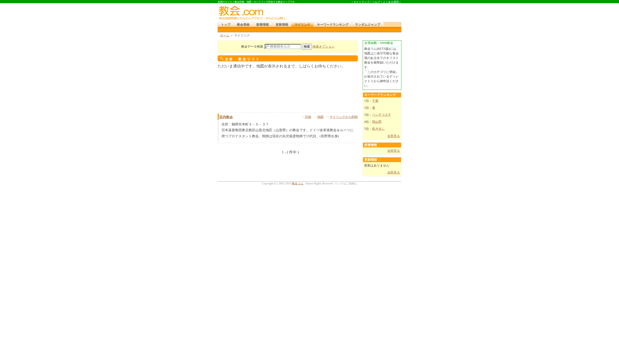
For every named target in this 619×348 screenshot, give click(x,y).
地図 (320, 117)
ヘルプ (376, 1)
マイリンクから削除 (344, 117)
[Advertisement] (344, 12)
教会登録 (243, 24)
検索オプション (324, 46)
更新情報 (282, 24)
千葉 (375, 100)
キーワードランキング (332, 24)
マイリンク (302, 24)
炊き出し (378, 128)
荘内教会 (226, 117)
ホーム (224, 35)
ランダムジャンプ (367, 24)
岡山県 (377, 121)
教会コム (297, 183)
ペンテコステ (381, 114)
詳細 (308, 117)
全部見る (393, 136)
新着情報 (262, 24)
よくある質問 (391, 1)
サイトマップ (361, 1)
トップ (225, 24)
